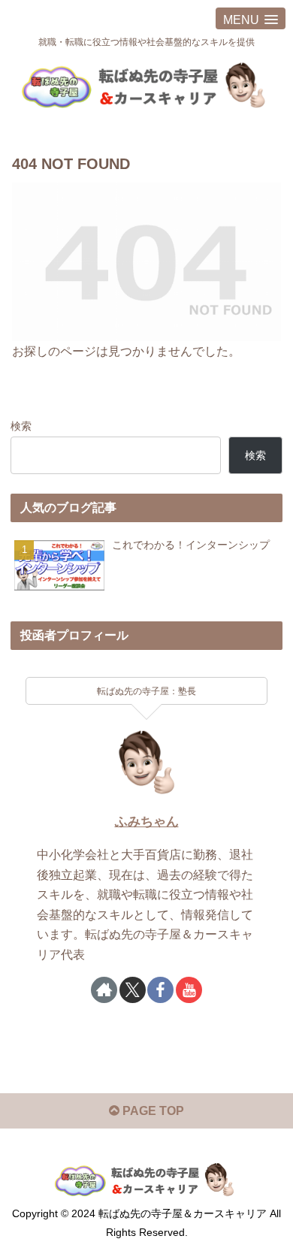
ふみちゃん (147, 821)
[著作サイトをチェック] (104, 990)
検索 (21, 426)
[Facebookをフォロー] (160, 990)
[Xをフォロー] (132, 990)
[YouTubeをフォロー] (189, 990)
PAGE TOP (151, 1110)
